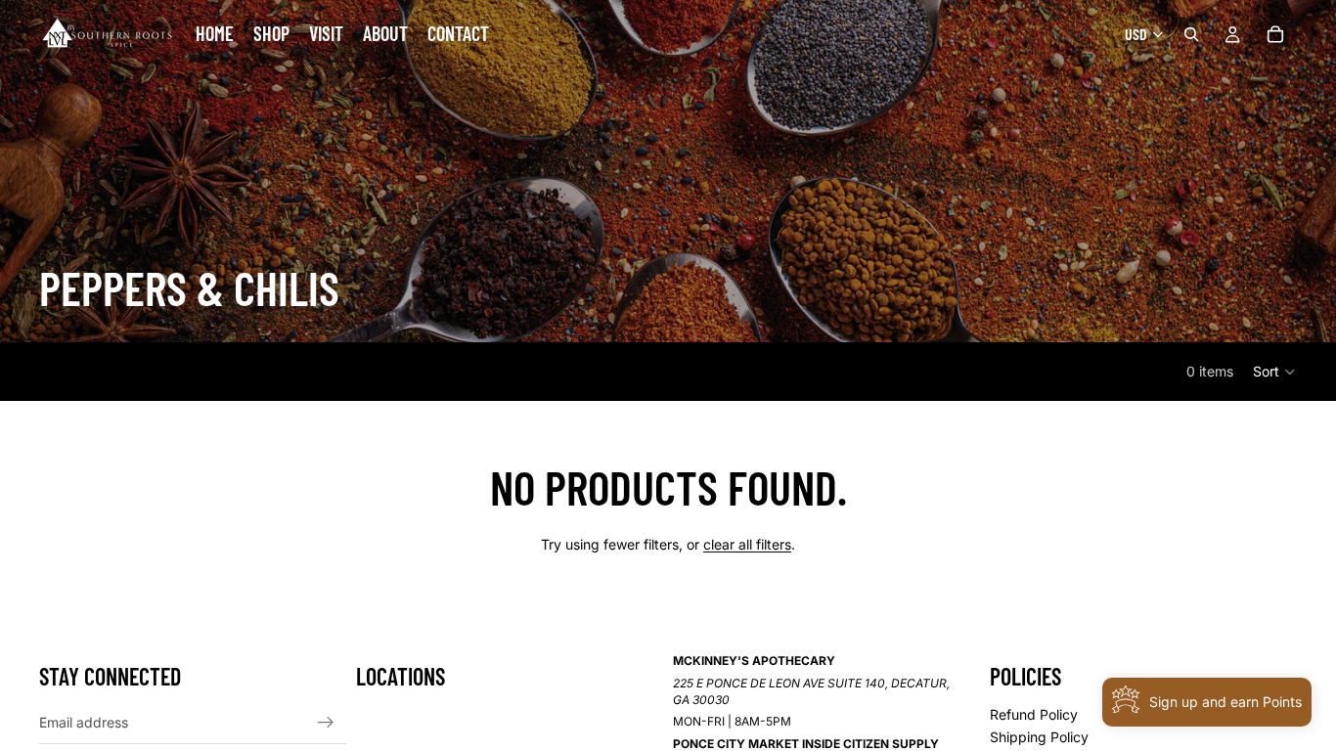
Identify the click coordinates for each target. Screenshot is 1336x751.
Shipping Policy (1039, 737)
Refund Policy (1034, 714)
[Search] (1191, 34)
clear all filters (747, 544)
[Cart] (1275, 34)
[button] (1275, 371)
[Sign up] (325, 721)
